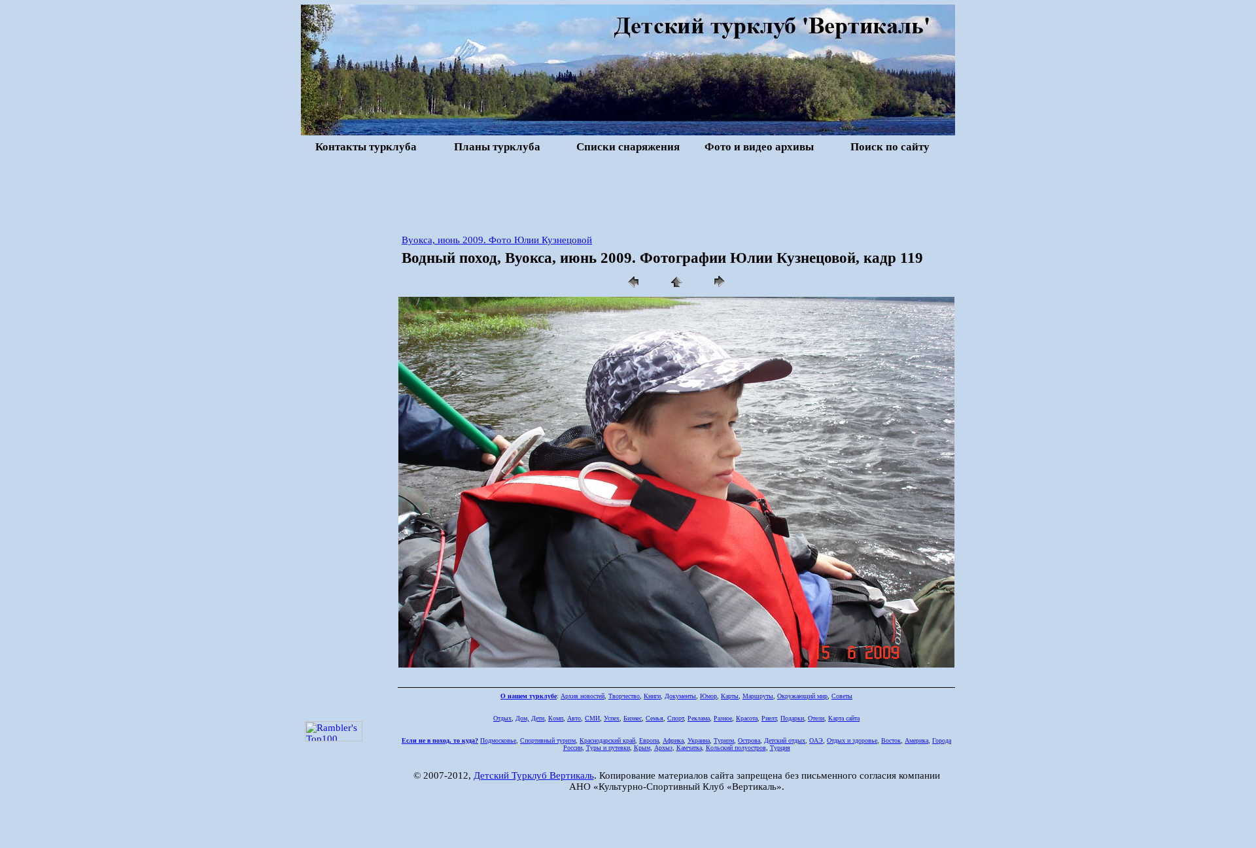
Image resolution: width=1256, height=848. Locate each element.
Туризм (724, 740)
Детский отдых (784, 740)
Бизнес (632, 718)
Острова (749, 740)
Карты (730, 696)
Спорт (675, 718)
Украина (699, 740)
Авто (574, 718)
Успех (611, 718)
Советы (841, 696)
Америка (916, 740)
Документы (680, 696)
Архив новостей (582, 696)
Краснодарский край (607, 740)
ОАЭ (816, 740)
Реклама (699, 718)
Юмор (708, 696)
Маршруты (757, 696)
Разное (723, 718)
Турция (780, 747)
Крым (642, 747)
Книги (652, 696)
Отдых (502, 718)
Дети (537, 718)
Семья (654, 718)
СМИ (592, 718)
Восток (891, 740)
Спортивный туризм (548, 740)
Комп (555, 718)
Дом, (522, 718)
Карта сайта (844, 718)
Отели (816, 718)
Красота (747, 718)
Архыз (663, 747)
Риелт (768, 718)
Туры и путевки (608, 747)
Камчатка (689, 747)
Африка (673, 740)
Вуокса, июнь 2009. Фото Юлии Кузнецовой (497, 240)
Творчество (624, 696)
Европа (649, 740)
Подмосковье (498, 740)
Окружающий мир (802, 696)
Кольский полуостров (736, 747)
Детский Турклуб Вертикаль (534, 775)
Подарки (792, 718)
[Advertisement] (628, 192)
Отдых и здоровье (852, 740)
